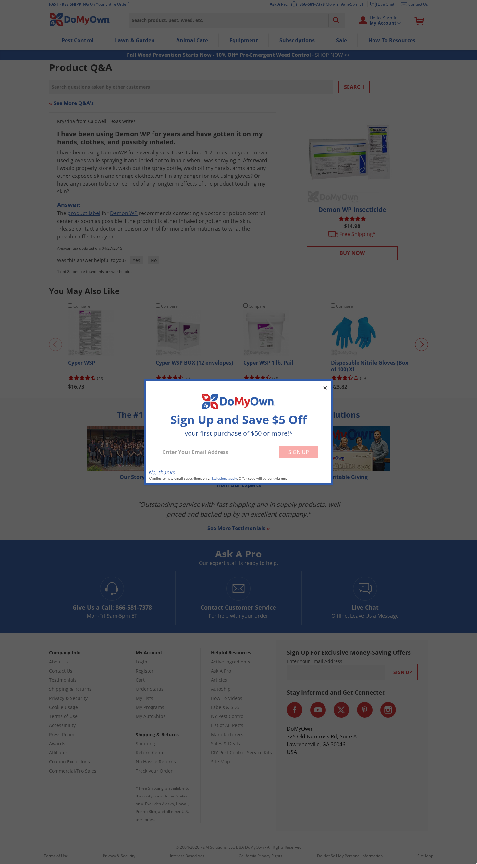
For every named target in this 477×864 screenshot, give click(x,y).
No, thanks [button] (161, 472)
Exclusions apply (224, 478)
